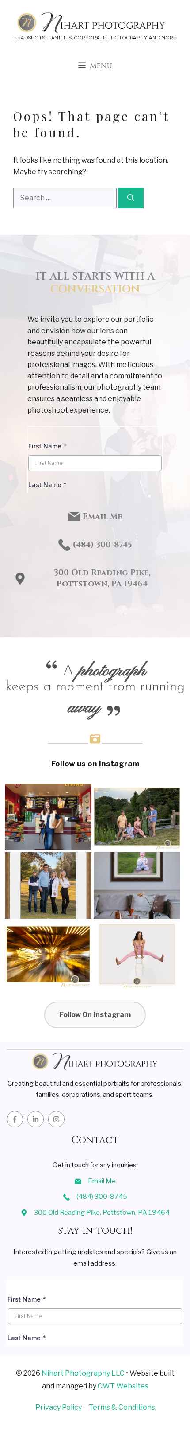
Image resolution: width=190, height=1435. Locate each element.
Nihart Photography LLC (83, 1373)
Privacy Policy (58, 1407)
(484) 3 (86, 544)
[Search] (131, 198)
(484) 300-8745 (101, 1197)
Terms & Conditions (122, 1407)
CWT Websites (123, 1386)
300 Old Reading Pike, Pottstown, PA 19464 (102, 578)
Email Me (102, 516)
